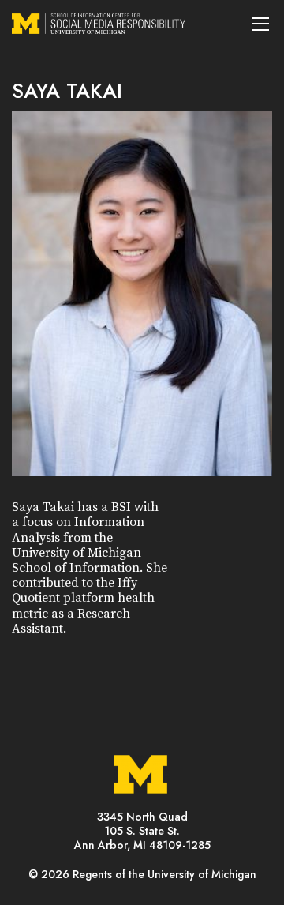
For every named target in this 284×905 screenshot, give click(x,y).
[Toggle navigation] (260, 24)
